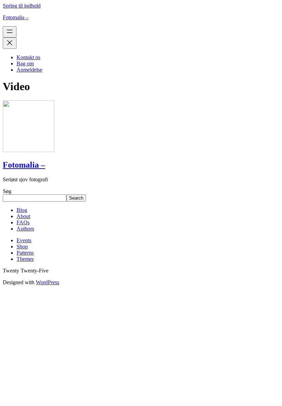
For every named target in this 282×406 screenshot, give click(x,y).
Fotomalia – (16, 17)
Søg (7, 191)
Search (76, 198)
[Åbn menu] (10, 32)
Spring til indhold (22, 6)
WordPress (47, 282)
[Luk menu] (10, 43)
